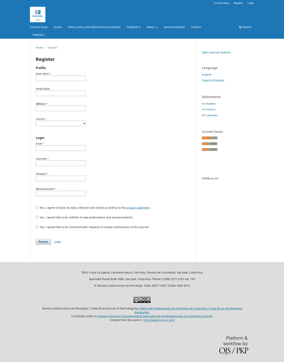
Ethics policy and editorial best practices (94, 27)
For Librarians (210, 115)
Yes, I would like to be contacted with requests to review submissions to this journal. (94, 227)
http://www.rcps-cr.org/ (159, 320)
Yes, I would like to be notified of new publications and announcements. (86, 217)
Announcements (174, 27)
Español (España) (213, 80)
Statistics (38, 35)
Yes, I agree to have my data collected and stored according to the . (95, 208)
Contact (196, 27)
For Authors (209, 109)
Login (250, 3)
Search (246, 27)
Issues (58, 27)
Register (238, 3)
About (151, 27)
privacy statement (138, 208)
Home (39, 47)
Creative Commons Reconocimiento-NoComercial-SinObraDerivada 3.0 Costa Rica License (154, 316)
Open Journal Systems (216, 52)
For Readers (209, 103)
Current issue (39, 27)
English (207, 74)
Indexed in (134, 27)
